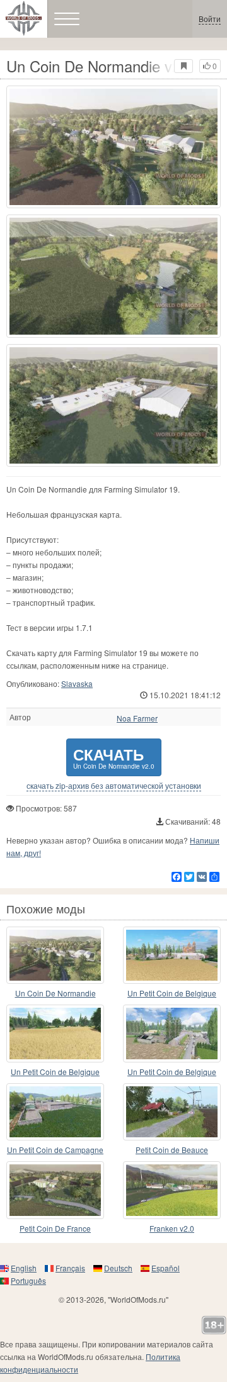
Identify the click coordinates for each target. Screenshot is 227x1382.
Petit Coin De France (55, 1228)
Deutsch (118, 1267)
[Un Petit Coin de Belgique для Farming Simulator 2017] (172, 1033)
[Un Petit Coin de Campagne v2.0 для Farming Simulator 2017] (55, 1112)
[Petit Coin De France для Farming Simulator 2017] (55, 1190)
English (24, 1267)
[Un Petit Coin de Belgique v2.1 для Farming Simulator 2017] (55, 1033)
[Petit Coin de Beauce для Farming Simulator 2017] (172, 1112)
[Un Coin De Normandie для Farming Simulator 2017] (55, 955)
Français (70, 1267)
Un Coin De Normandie (55, 993)
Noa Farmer (137, 718)
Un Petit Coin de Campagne (55, 1149)
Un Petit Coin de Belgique (171, 993)
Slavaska (77, 683)
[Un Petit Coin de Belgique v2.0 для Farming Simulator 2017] (172, 955)
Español (165, 1267)
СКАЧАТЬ (113, 757)
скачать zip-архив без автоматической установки (113, 786)
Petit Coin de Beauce (172, 1149)
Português (28, 1280)
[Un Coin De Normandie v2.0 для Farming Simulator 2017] (113, 147)
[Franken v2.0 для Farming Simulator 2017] (172, 1190)
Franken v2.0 (171, 1228)
